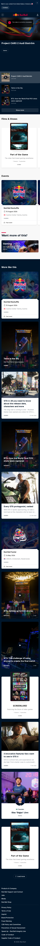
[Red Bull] (20, 14)
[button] (37, 6)
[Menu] (2, 14)
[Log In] (37, 15)
